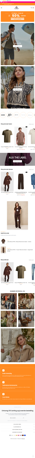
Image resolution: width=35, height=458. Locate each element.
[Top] (17, 210)
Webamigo (23, 438)
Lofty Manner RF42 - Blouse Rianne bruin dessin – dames (19, 241)
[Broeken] (18, 220)
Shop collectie (17, 161)
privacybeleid (25, 420)
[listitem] (7, 115)
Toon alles (31, 124)
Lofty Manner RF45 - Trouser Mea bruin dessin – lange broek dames (20, 250)
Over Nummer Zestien (17, 429)
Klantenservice (17, 426)
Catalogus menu (17, 424)
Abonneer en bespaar (17, 432)
